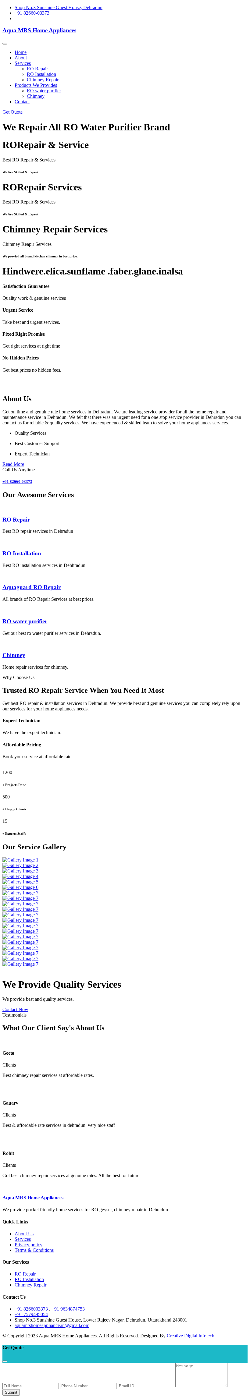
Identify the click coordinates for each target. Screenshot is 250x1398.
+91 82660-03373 (32, 13)
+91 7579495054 (31, 1314)
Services (23, 1239)
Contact (22, 101)
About (21, 57)
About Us (24, 1233)
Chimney (36, 96)
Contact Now (15, 1009)
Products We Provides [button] (36, 85)
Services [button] (23, 63)
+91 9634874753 (68, 1308)
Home (21, 52)
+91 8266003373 (31, 1308)
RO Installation (41, 74)
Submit (11, 1392)
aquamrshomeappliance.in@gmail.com (52, 1325)
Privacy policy (28, 1244)
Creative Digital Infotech (190, 1335)
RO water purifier (44, 90)
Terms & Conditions (34, 1250)
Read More (13, 464)
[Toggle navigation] (4, 43)
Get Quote (12, 112)
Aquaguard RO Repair (31, 587)
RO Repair (37, 68)
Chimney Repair (43, 79)
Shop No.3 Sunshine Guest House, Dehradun (58, 7)
